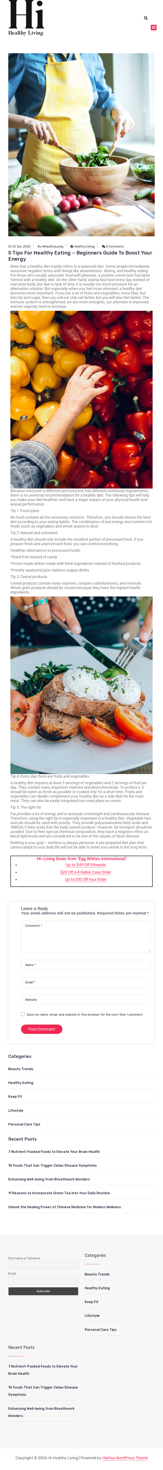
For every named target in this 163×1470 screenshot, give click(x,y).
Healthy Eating (84, 246)
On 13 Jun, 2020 (19, 246)
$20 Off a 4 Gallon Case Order (85, 872)
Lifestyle (15, 1111)
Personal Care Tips (24, 1124)
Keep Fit (15, 1097)
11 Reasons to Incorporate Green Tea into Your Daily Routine (59, 1193)
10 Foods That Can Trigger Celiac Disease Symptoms (52, 1165)
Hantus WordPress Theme (125, 1458)
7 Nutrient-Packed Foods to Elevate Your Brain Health (54, 1152)
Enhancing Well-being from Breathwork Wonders (49, 1179)
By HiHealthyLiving (50, 246)
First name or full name (24, 1258)
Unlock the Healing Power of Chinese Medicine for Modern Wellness (64, 1207)
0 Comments (114, 246)
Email (12, 1273)
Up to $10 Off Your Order (86, 879)
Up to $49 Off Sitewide (86, 864)
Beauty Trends (20, 1069)
